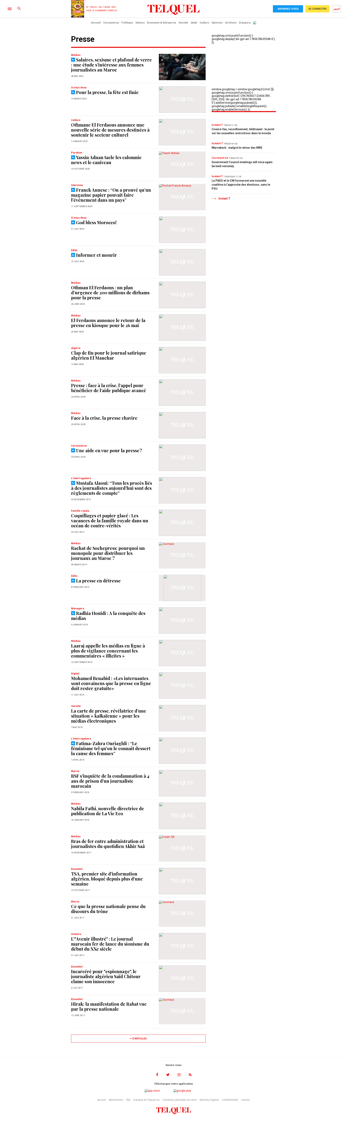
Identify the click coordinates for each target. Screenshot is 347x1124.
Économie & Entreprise (161, 22)
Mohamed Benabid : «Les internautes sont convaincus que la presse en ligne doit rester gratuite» (111, 683)
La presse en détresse (98, 581)
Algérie (76, 348)
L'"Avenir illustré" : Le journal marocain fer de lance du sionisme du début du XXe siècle (110, 944)
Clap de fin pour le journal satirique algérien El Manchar (108, 355)
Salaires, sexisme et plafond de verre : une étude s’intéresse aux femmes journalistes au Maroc (111, 65)
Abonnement (116, 1099)
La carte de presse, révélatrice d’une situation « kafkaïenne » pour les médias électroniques (108, 716)
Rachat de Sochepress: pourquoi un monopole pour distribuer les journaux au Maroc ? (108, 553)
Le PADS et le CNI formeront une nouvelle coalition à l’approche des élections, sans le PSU (241, 184)
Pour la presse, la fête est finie (107, 92)
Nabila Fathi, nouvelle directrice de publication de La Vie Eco (107, 810)
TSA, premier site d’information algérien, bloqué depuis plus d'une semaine (107, 879)
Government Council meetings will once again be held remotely (242, 164)
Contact (245, 1099)
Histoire (76, 934)
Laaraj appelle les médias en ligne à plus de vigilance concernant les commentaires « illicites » (108, 651)
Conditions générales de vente (179, 1099)
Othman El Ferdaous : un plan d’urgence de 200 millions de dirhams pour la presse (110, 292)
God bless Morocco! (96, 222)
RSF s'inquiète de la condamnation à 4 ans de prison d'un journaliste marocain (110, 781)
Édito (74, 250)
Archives (231, 22)
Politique (127, 22)
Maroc (75, 771)
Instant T (217, 124)
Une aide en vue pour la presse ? (109, 450)
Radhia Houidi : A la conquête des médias (108, 615)
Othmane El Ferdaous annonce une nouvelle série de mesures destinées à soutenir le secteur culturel (110, 130)
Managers (77, 608)
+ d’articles (138, 1038)
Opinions (217, 22)
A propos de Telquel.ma (146, 1099)
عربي (337, 8)
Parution (76, 152)
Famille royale (80, 510)
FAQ (128, 1099)
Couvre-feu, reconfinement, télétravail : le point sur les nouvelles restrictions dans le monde (243, 131)
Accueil (96, 22)
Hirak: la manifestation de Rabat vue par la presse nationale (109, 1006)
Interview (77, 185)
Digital (75, 673)
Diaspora (245, 22)
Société (183, 22)
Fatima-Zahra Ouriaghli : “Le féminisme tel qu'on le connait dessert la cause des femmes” (110, 748)
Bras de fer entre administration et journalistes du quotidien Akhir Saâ (108, 843)
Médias (76, 54)
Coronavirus (111, 22)
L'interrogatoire (81, 478)
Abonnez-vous (288, 8)
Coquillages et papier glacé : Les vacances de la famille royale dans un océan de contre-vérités (109, 520)
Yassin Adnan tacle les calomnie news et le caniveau (106, 159)
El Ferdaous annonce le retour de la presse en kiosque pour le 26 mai (108, 322)
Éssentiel (77, 868)
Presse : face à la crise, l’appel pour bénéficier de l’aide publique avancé (108, 387)
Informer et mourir (96, 255)
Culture (204, 22)
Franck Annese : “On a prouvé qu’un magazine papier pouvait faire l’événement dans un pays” (111, 195)
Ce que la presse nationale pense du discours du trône (108, 908)
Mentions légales (209, 1099)
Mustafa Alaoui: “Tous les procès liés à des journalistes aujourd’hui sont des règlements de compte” (111, 488)
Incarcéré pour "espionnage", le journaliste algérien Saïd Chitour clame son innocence (106, 976)
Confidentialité (230, 1099)
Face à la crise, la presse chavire (104, 418)
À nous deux (79, 87)
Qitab (194, 22)
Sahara (140, 22)
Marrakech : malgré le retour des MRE (237, 147)
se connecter (317, 8)
